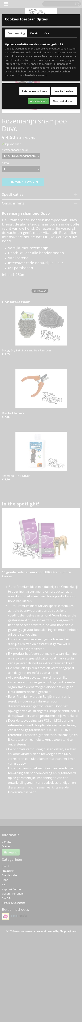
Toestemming (16, 33)
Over (47, 33)
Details (34, 33)
